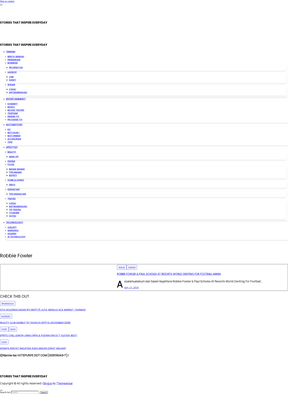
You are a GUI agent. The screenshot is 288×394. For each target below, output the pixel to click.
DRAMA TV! (13, 116)
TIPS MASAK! (15, 172)
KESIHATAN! (14, 189)
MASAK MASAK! (17, 169)
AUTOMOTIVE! (14, 124)
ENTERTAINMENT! (16, 99)
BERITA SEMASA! (16, 56)
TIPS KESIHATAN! (17, 193)
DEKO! (12, 184)
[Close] (1, 390)
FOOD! (11, 164)
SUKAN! (11, 84)
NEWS (13, 329)
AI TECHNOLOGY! (16, 236)
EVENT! (12, 79)
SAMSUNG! (13, 230)
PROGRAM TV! (15, 119)
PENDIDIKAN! (14, 59)
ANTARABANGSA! (18, 92)
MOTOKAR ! (14, 132)
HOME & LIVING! (16, 180)
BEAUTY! (12, 151)
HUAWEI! (12, 233)
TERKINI (132, 267)
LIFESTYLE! (12, 147)
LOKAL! (12, 89)
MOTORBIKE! (14, 135)
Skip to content (7, 1)
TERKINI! (10, 51)
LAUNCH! (12, 72)
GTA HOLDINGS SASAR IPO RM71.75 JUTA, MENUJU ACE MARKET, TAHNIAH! (43, 309)
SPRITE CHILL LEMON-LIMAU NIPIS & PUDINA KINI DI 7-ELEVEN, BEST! (38, 335)
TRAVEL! (12, 198)
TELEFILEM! (13, 113)
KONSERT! (13, 103)
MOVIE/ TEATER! (16, 110)
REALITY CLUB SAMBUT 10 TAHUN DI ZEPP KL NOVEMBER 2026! (35, 322)
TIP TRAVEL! (15, 209)
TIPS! (10, 142)
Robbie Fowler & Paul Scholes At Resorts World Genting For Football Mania (169, 274)
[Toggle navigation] (1, 4)
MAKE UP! (14, 156)
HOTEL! (12, 215)
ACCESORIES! (14, 138)
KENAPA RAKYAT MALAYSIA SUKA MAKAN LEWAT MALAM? (33, 348)
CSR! (11, 76)
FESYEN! (11, 161)
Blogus (47, 383)
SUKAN (121, 267)
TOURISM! (14, 212)
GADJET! (12, 227)
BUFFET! (13, 175)
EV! (9, 129)
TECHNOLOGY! (14, 222)
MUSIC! (11, 106)
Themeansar (64, 383)
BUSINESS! (13, 62)
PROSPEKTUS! (16, 67)
